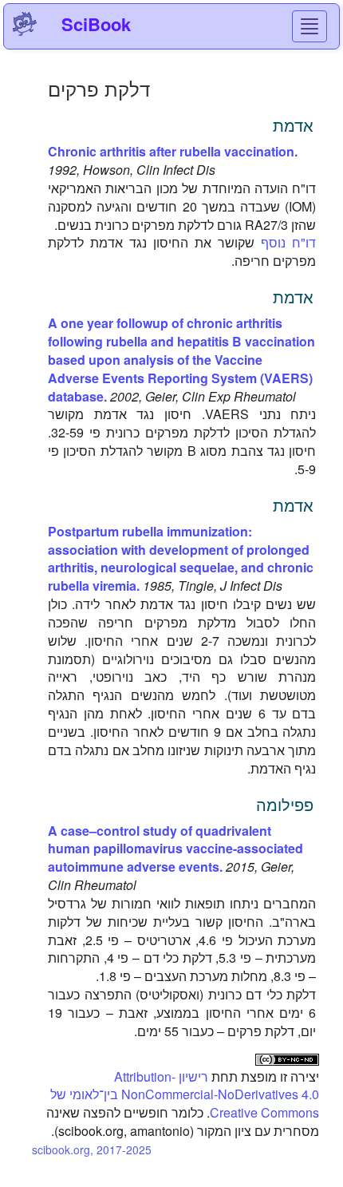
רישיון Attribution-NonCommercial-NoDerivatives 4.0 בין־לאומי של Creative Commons (184, 1094)
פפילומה (284, 804)
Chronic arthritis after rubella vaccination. (173, 151)
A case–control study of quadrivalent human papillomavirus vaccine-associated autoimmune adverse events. (175, 848)
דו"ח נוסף (288, 242)
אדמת (293, 125)
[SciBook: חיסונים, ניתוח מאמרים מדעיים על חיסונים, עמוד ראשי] (24, 24)
